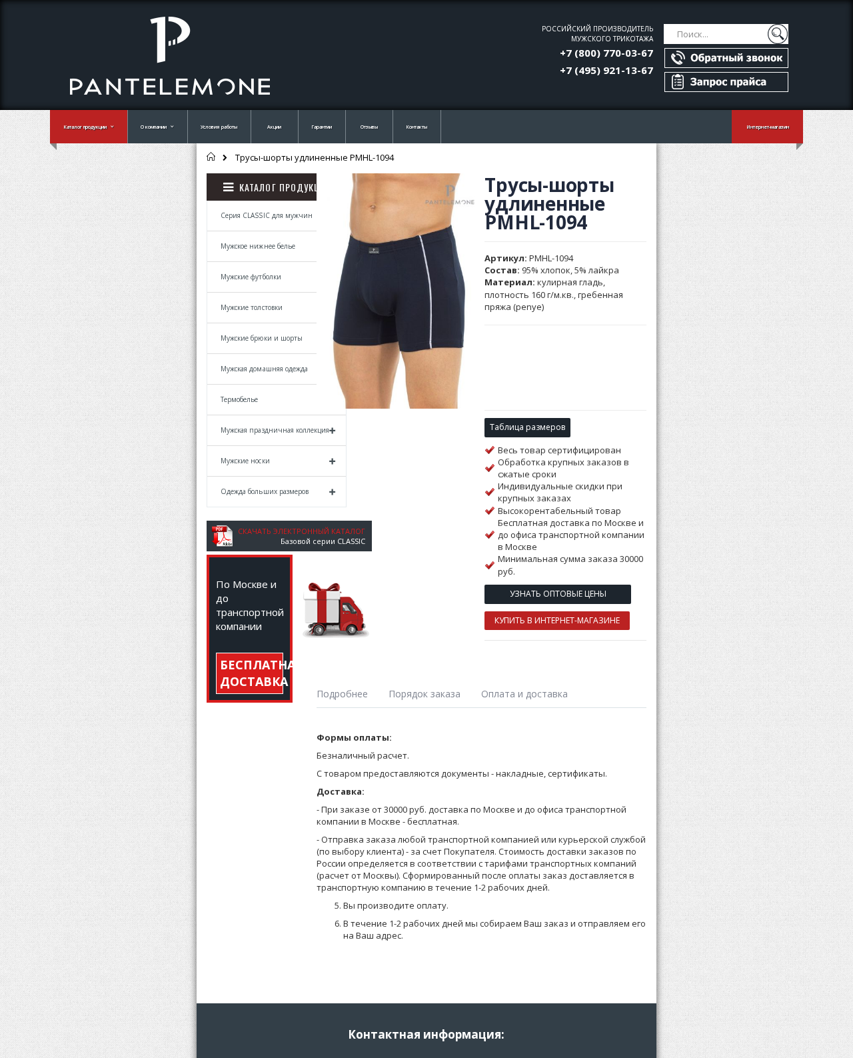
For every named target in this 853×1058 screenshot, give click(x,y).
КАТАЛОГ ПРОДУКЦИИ (286, 187)
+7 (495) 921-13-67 (606, 70)
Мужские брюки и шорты (262, 338)
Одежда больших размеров (265, 491)
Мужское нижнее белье (258, 246)
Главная (212, 157)
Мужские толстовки (252, 307)
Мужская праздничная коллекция (275, 430)
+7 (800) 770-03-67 (606, 52)
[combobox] (726, 34)
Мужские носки (245, 460)
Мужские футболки (251, 276)
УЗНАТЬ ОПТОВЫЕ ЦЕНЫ (558, 593)
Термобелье (240, 399)
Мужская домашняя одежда (264, 368)
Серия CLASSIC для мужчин (267, 215)
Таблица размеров (527, 427)
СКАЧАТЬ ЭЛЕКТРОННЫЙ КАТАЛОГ (301, 531)
